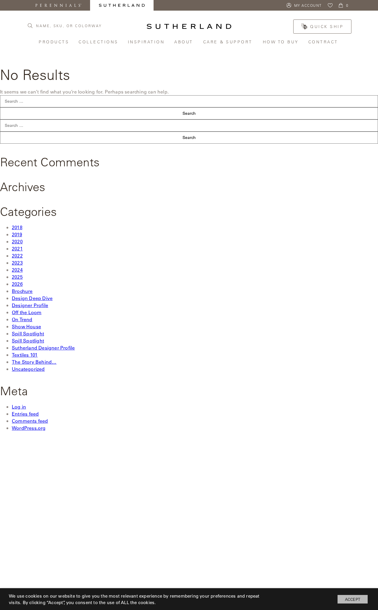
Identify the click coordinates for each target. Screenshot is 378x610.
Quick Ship (326, 26)
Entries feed (25, 414)
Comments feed (30, 421)
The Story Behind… (34, 362)
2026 (17, 284)
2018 (17, 227)
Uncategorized (28, 369)
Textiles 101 (25, 355)
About (184, 42)
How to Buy (281, 42)
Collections (99, 42)
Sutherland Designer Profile (43, 348)
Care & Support (228, 42)
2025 (17, 277)
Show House (26, 326)
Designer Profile (30, 305)
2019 (17, 234)
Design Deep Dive (32, 298)
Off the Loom (26, 312)
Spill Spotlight (28, 333)
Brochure (22, 291)
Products (54, 42)
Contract (323, 42)
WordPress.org (29, 428)
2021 (17, 248)
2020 (17, 241)
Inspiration (147, 42)
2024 (17, 270)
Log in (19, 407)
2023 (17, 263)
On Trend (22, 319)
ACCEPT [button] (352, 599)
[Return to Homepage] (189, 26)
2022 (17, 255)
